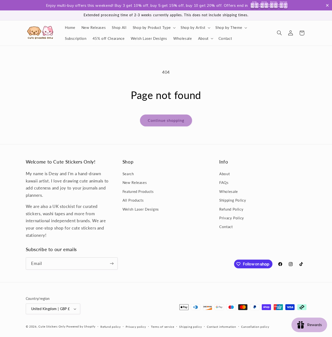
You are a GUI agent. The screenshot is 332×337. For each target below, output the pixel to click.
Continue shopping (166, 120)
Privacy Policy (231, 218)
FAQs (224, 182)
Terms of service (162, 326)
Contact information (221, 326)
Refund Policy (231, 209)
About (224, 174)
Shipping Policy (232, 200)
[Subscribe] (111, 263)
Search (128, 174)
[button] (154, 27)
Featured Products (138, 191)
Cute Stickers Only (51, 326)
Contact (226, 226)
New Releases (134, 182)
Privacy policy (136, 326)
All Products (133, 200)
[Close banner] (327, 5)
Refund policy (110, 326)
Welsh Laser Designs (140, 209)
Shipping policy (190, 326)
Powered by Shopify (80, 326)
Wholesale (228, 191)
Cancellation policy (255, 326)
